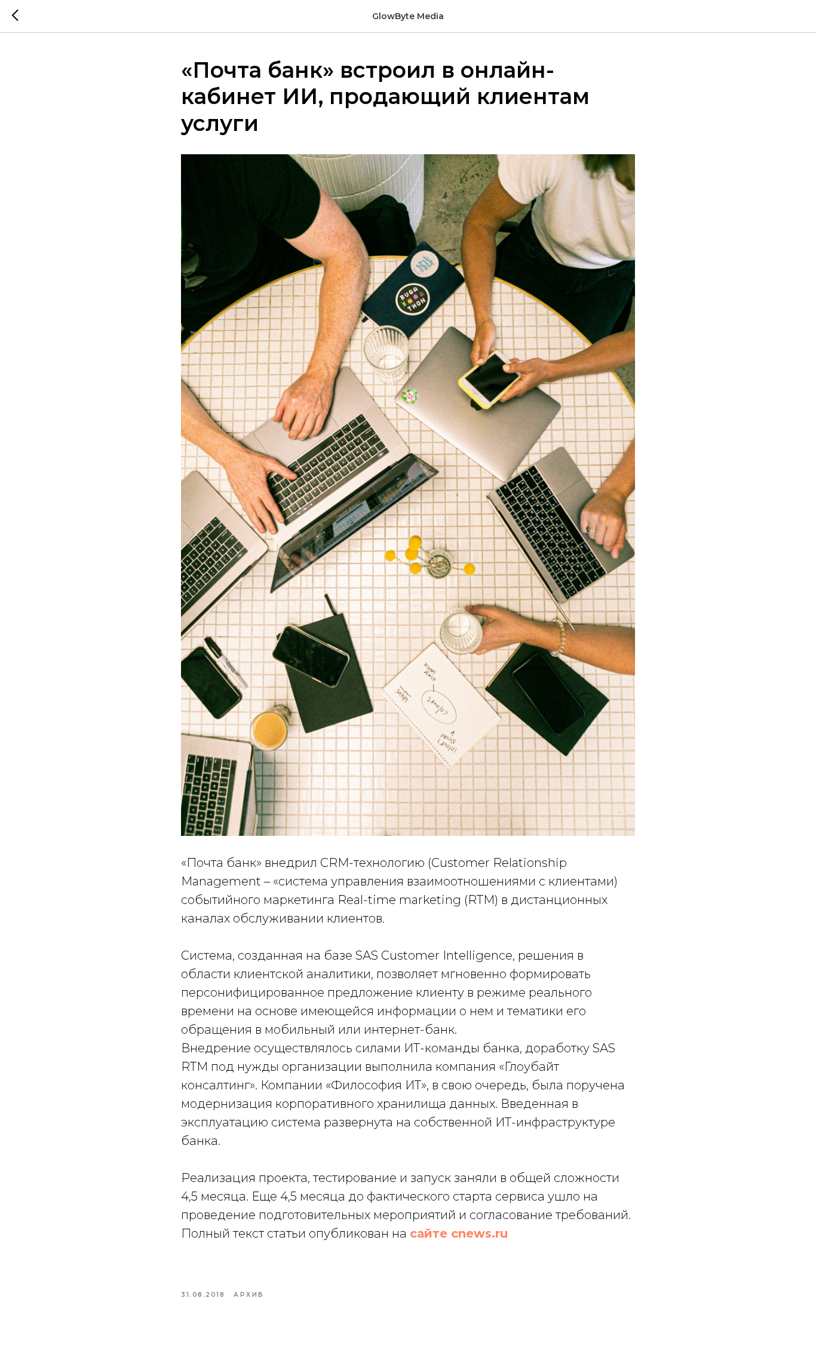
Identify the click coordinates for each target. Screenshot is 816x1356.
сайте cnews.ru (459, 1233)
